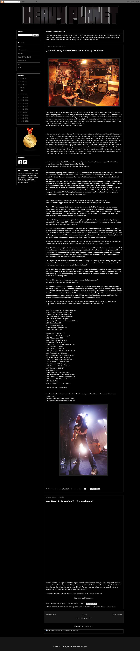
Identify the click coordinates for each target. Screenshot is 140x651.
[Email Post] (85, 489)
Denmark (54, 607)
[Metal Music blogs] (30, 151)
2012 (23, 109)
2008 (23, 121)
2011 (22, 112)
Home (84, 614)
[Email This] (91, 489)
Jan (21, 90)
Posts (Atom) (88, 626)
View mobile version (83, 618)
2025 (23, 79)
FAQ (19, 64)
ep (73, 607)
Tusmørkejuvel (111, 607)
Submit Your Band (24, 57)
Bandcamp (79, 598)
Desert (60, 607)
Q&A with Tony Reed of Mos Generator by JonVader (75, 50)
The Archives (22, 50)
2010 (23, 115)
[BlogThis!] (93, 489)
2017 (23, 94)
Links (20, 68)
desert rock (68, 607)
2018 (23, 85)
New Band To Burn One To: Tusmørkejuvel (69, 501)
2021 (23, 82)
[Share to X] (95, 489)
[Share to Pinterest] (99, 489)
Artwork (21, 53)
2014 (23, 103)
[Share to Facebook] (97, 489)
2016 (23, 97)
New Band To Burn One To (84, 607)
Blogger (84, 646)
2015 (23, 100)
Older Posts (117, 614)
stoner (103, 607)
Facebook (88, 598)
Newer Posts (51, 614)
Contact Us (22, 60)
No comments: (76, 489)
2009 (23, 118)
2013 (23, 106)
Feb (21, 87)
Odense (97, 607)
